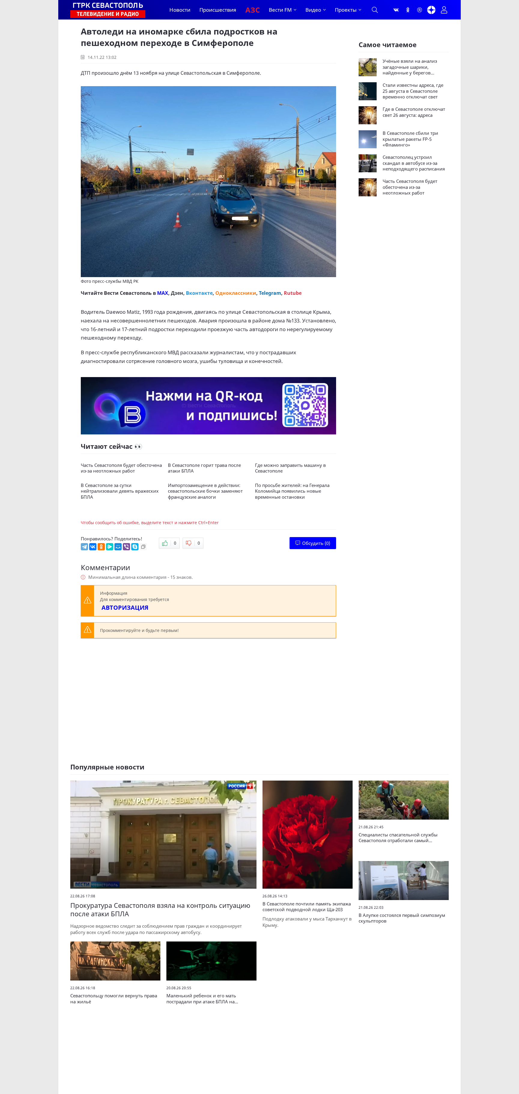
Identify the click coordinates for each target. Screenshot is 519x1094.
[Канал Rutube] (419, 9)
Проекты (346, 9)
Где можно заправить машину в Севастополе (290, 468)
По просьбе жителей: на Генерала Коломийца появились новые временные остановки (292, 491)
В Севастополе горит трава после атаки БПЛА (204, 468)
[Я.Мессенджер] (109, 546)
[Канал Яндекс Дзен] (431, 9)
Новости (179, 9)
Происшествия (217, 9)
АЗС (252, 10)
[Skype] (134, 546)
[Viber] (126, 546)
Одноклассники (235, 293)
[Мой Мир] (118, 546)
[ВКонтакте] (92, 546)
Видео (313, 9)
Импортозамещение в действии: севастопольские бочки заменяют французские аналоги (205, 491)
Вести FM (280, 9)
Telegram (270, 293)
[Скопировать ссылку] (143, 546)
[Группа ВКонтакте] (396, 9)
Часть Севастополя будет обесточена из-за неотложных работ (121, 468)
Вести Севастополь (128, 293)
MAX (162, 293)
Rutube (293, 293)
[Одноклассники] (407, 9)
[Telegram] (84, 546)
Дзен (177, 293)
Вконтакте (199, 293)
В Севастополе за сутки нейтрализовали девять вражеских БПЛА (120, 491)
